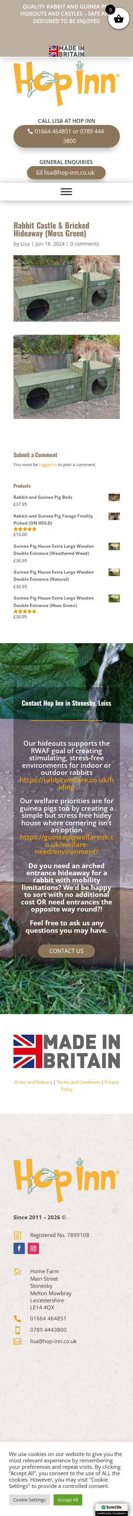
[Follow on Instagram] (33, 1248)
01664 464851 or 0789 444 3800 (69, 136)
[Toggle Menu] (66, 191)
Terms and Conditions (78, 1082)
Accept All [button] (68, 1499)
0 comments (84, 243)
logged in (48, 464)
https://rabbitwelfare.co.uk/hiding (67, 783)
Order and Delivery (33, 1082)
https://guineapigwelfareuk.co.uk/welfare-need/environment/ (66, 844)
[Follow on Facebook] (19, 1248)
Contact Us (66, 951)
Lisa (25, 243)
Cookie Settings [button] (29, 1499)
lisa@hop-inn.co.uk (69, 172)
